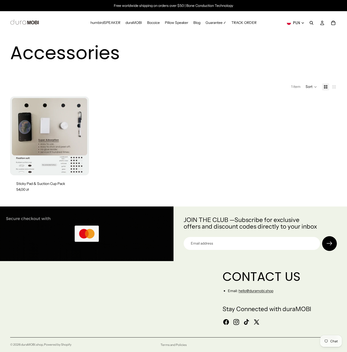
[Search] (311, 22)
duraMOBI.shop (32, 344)
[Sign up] (329, 243)
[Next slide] (81, 135)
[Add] (81, 167)
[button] (311, 86)
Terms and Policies (174, 345)
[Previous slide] (17, 135)
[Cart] (333, 22)
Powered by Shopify (57, 344)
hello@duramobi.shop (256, 291)
